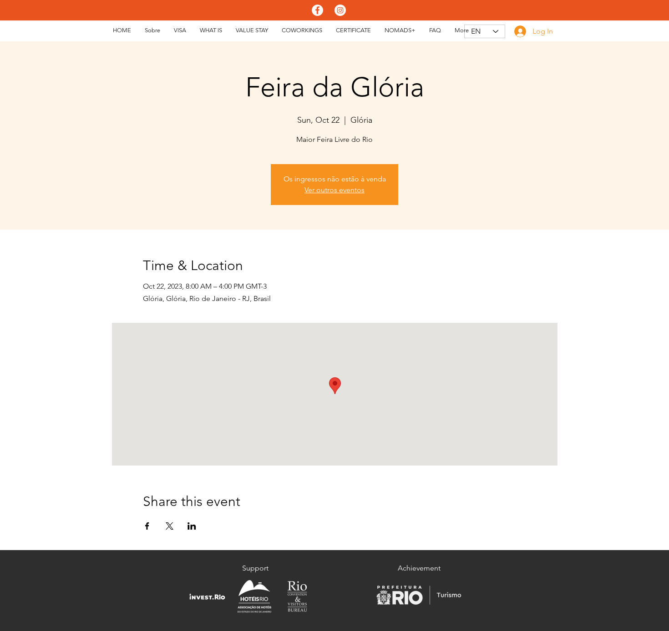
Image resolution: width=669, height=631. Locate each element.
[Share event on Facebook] (147, 526)
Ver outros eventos (334, 189)
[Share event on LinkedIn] (192, 526)
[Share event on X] (169, 526)
